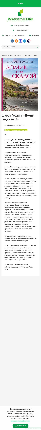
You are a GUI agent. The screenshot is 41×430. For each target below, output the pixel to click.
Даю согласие (20, 426)
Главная (4, 55)
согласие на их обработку (20, 421)
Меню (20, 3)
